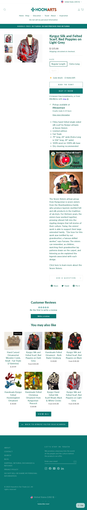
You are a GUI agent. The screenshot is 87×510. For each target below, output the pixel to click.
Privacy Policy (11, 469)
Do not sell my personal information (43, 20)
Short (54, 70)
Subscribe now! (43, 504)
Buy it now (66, 91)
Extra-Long (74, 64)
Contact (8, 451)
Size (52, 59)
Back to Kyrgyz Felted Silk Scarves (45, 424)
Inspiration (63, 16)
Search (7, 455)
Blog (6, 459)
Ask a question (66, 278)
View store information (61, 115)
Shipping (52, 51)
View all (43, 414)
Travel (47, 16)
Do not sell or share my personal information (20, 474)
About (53, 16)
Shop (27, 16)
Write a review (44, 316)
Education (37, 16)
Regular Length (58, 64)
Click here (54, 265)
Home (21, 16)
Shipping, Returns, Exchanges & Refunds (19, 464)
